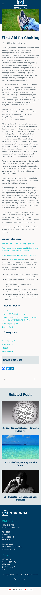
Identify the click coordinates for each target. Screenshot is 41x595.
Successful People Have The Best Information (19, 255)
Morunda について (9, 562)
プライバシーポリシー (20, 579)
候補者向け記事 (7, 351)
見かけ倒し (6, 310)
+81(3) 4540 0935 (8, 525)
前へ (5, 379)
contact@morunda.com (11, 527)
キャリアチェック (8, 567)
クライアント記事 (8, 341)
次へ (35, 379)
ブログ (4, 569)
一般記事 (5, 348)
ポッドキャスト (7, 344)
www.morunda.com (17, 260)
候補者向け (6, 564)
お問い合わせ (7, 559)
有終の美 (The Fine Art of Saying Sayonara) (18, 243)
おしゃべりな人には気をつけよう (14, 314)
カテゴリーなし (7, 337)
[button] (3, 3)
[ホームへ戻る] (20, 3)
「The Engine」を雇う (10, 324)
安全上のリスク (7, 327)
